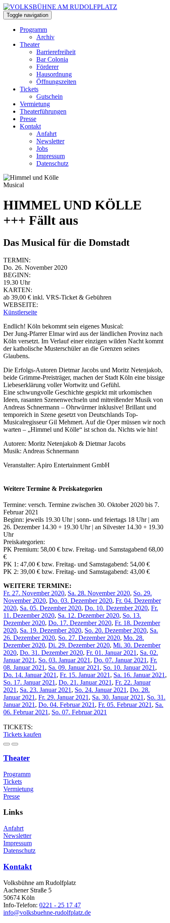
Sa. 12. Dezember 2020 (88, 615)
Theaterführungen (43, 111)
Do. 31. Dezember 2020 (51, 652)
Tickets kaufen (22, 734)
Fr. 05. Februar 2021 (125, 704)
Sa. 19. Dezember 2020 (50, 630)
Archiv (45, 36)
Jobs (42, 148)
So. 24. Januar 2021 (101, 689)
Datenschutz (52, 163)
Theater (30, 44)
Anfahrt (46, 133)
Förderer (47, 66)
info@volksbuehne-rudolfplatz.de (47, 912)
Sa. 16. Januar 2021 (139, 674)
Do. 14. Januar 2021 (30, 674)
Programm (33, 29)
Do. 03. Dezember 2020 (80, 600)
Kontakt (30, 126)
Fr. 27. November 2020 (33, 593)
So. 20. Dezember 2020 (115, 630)
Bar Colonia (52, 59)
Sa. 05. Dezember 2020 (50, 607)
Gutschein (49, 96)
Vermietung (35, 103)
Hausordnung (54, 74)
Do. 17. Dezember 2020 (79, 622)
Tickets (29, 89)
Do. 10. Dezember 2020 (116, 607)
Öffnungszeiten (56, 81)
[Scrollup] (15, 744)
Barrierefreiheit (56, 51)
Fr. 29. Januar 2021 (63, 697)
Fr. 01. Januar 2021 (111, 652)
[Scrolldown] (6, 744)
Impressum (50, 155)
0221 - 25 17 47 (60, 905)
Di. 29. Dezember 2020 (79, 645)
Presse (28, 118)
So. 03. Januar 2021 (64, 660)
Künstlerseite (20, 312)
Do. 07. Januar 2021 (120, 660)
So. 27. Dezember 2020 (89, 637)
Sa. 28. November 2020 (99, 593)
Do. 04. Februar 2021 (66, 704)
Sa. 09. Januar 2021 (74, 667)
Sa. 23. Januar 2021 (45, 689)
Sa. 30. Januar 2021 (118, 697)
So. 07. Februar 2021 (79, 712)
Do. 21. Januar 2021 (85, 682)
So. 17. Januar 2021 (29, 682)
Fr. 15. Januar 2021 (85, 674)
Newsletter (50, 141)
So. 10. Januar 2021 (129, 667)
